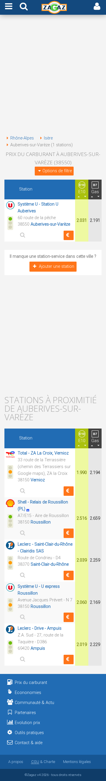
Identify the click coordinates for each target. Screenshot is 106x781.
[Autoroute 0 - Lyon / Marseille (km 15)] (29, 508)
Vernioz (38, 480)
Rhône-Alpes (22, 138)
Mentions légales (77, 761)
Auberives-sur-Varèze (50, 224)
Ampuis (38, 648)
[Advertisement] (53, 76)
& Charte (43, 761)
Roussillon (41, 522)
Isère (48, 138)
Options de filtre (57, 170)
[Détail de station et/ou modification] (22, 235)
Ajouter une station (56, 266)
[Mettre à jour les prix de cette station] (69, 235)
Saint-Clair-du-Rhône (50, 564)
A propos (15, 761)
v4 (39, 775)
